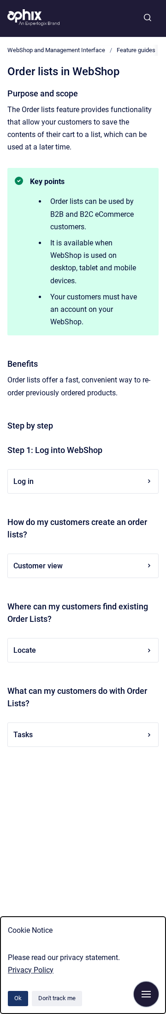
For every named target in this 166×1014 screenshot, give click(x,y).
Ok (18, 998)
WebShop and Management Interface (56, 50)
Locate (24, 650)
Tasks (23, 734)
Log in (23, 481)
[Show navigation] (146, 994)
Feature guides (136, 50)
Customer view (38, 565)
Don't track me (57, 998)
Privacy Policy (30, 970)
